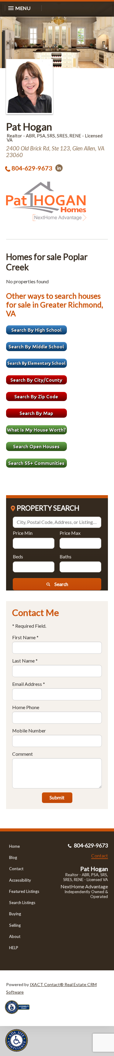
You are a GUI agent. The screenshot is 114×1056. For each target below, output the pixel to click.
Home (14, 846)
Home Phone (25, 707)
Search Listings (22, 902)
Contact (16, 868)
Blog (13, 857)
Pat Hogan (29, 126)
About (14, 936)
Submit (57, 797)
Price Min (23, 533)
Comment (22, 754)
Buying (15, 913)
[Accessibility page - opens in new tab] (19, 1015)
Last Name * (25, 660)
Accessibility (20, 880)
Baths (65, 556)
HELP (13, 947)
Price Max (70, 533)
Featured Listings (24, 891)
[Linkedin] (59, 168)
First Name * (25, 637)
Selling (15, 925)
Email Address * (28, 684)
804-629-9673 (32, 168)
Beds (18, 556)
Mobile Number (29, 730)
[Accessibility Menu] (16, 1040)
